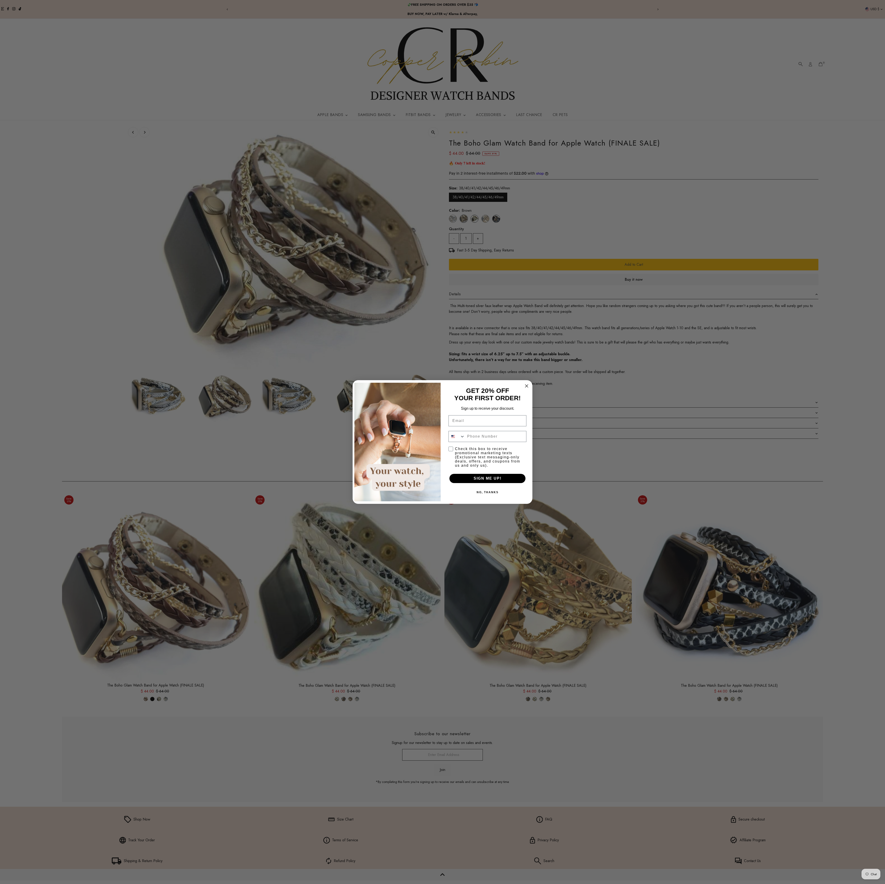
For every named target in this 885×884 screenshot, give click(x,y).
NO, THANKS (488, 492)
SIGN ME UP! (488, 478)
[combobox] (457, 436)
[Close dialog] (526, 385)
